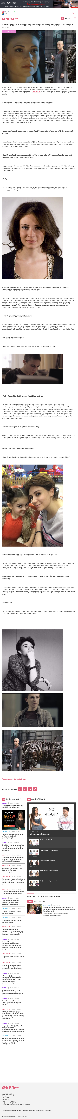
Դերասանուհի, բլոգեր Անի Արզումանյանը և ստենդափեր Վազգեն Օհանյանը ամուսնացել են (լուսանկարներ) (59, 909)
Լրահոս (67, 18)
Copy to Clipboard (35, 789)
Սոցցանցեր (6, 832)
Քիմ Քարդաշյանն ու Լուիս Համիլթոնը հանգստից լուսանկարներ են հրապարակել (12, 991)
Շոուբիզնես (6, 855)
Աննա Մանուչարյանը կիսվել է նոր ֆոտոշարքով (12, 921)
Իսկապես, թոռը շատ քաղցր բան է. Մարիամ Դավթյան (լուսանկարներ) (13, 836)
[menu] (74, 18)
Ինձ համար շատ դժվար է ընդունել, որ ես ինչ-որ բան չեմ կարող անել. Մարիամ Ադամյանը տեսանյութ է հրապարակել (13, 932)
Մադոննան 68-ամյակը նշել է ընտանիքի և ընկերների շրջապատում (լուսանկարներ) (12, 966)
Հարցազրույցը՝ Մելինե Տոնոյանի (14, 779)
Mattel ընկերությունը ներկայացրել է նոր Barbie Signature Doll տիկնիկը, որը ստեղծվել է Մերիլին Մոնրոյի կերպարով (12, 945)
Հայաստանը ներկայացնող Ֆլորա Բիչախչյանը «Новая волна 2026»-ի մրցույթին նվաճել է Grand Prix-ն (13, 881)
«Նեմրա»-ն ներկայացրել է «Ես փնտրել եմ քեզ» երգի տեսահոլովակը (12, 870)
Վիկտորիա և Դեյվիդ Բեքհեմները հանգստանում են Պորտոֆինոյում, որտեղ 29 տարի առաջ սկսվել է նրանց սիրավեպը (13, 1028)
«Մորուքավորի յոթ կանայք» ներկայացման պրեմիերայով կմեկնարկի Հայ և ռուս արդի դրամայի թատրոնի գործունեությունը (11, 979)
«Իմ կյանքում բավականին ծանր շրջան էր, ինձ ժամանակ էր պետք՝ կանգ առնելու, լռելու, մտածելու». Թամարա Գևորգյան (13, 1041)
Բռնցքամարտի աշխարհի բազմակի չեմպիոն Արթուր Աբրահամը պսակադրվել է (11, 902)
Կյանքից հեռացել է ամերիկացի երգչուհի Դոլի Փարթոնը (12, 806)
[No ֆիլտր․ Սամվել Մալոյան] (51, 817)
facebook (20, 789)
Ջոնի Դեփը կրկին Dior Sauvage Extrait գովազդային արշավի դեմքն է (12, 1002)
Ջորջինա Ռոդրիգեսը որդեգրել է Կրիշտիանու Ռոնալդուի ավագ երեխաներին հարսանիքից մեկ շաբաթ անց (13, 847)
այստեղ (47, 1110)
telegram (30, 789)
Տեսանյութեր (38, 799)
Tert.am (10, 18)
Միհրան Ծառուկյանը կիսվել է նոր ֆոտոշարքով (12, 912)
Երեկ (35, 901)
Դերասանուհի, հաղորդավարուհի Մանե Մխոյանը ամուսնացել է (13, 892)
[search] (73, 12)
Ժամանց (4, 803)
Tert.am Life (36, 92)
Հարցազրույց (9, 31)
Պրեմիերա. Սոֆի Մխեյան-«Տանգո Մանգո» (13, 957)
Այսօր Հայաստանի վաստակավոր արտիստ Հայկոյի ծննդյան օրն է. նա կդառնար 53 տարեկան (13, 859)
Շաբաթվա (42, 901)
